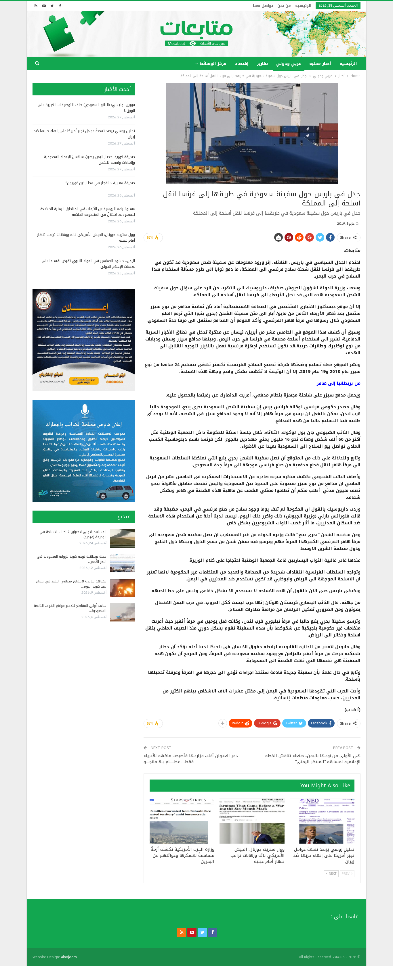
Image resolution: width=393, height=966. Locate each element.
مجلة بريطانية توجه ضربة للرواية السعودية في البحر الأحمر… (71, 559)
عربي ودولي (288, 64)
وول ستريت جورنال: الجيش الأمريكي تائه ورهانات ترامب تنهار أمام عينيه (86, 237)
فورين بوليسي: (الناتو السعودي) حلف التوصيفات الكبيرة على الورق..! (86, 107)
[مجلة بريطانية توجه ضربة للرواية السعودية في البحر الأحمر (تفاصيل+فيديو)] (122, 563)
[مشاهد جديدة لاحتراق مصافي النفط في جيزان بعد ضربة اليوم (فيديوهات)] (122, 588)
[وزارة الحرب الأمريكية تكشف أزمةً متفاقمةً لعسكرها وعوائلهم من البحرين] (182, 821)
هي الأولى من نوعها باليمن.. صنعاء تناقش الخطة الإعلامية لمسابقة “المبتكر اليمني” (312, 759)
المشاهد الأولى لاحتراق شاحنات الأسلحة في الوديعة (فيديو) (72, 534)
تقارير (262, 64)
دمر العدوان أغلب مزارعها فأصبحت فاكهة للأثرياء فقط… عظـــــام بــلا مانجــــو (191, 759)
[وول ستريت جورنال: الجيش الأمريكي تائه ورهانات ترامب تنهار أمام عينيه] (252, 821)
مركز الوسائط (212, 64)
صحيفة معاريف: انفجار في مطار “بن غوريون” (100, 182)
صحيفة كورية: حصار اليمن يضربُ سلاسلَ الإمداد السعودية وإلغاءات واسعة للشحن (89, 159)
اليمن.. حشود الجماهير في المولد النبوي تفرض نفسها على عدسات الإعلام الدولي (88, 263)
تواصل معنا (263, 5)
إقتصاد (242, 64)
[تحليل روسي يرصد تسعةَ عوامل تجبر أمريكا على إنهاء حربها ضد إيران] (322, 821)
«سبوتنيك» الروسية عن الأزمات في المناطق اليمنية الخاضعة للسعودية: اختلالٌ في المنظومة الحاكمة (87, 211)
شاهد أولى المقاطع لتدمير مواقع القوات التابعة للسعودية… (70, 608)
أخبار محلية (320, 64)
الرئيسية (303, 5)
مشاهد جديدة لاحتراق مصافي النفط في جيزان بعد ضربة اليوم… (71, 584)
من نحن (284, 5)
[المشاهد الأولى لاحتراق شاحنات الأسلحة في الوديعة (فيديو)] (122, 538)
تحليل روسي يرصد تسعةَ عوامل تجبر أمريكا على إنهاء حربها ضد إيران (84, 133)
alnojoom (69, 957)
